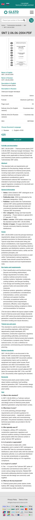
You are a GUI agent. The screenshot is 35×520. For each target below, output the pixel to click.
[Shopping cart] (31, 20)
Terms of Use (23, 500)
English (18, 130)
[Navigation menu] (32, 12)
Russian (6, 130)
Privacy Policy (12, 500)
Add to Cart (17, 140)
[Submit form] (24, 20)
